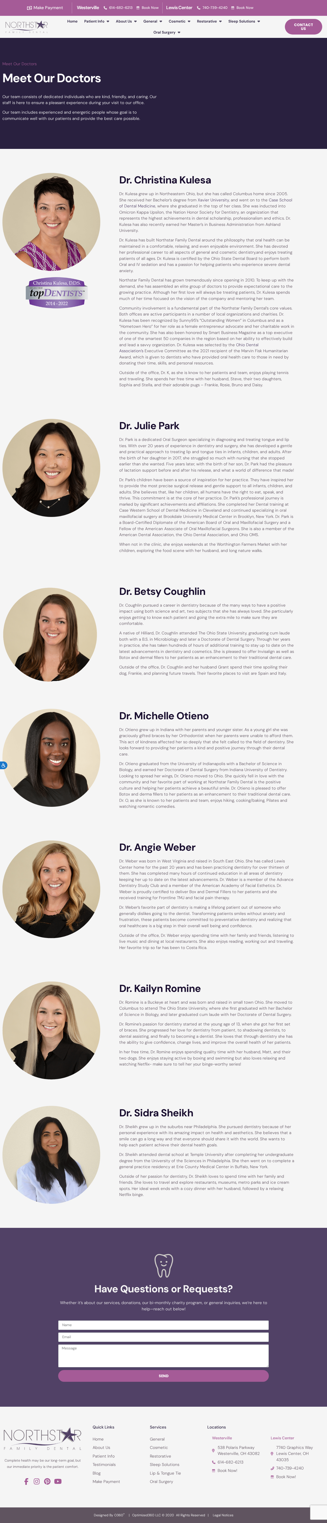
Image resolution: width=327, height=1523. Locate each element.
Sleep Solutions (241, 21)
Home (72, 21)
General (150, 21)
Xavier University (213, 200)
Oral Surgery (164, 32)
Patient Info (94, 21)
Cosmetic (177, 21)
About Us (124, 21)
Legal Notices (223, 1515)
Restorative (207, 21)
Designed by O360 (109, 1515)
